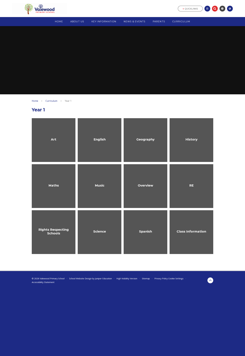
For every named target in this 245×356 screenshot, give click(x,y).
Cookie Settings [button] (175, 278)
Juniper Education (103, 278)
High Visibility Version (126, 278)
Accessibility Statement (43, 282)
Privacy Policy (161, 278)
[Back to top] (210, 280)
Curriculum (51, 100)
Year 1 (68, 100)
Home (35, 100)
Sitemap (146, 278)
